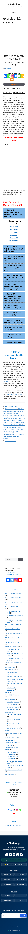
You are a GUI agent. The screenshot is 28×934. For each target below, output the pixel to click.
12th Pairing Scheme (13, 709)
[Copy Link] (22, 76)
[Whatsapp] (8, 76)
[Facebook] (5, 76)
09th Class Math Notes (12, 606)
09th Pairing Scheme (13, 702)
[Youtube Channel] (20, 580)
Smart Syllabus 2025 (11, 737)
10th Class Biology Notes (12, 629)
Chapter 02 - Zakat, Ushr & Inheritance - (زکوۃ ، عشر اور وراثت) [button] (14, 249)
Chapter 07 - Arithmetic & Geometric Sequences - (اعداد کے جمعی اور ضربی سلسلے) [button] (12, 297)
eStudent (14, 843)
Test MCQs (8, 745)
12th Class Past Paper (13, 728)
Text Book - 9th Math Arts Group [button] (13, 336)
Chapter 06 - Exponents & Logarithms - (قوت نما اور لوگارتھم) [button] (13, 287)
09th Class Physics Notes (13, 624)
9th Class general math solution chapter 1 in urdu (13, 411)
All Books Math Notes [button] (14, 342)
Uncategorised (9, 774)
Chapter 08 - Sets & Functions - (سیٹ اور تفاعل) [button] (13, 306)
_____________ (20, 895)
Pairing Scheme (10, 699)
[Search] (20, 559)
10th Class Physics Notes (13, 662)
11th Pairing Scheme (13, 707)
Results (7, 730)
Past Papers (9, 712)
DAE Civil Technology (13, 676)
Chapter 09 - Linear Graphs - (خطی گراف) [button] (12, 314)
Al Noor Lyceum (10, 667)
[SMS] (19, 76)
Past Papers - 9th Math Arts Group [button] (13, 328)
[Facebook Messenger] (15, 76)
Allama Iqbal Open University (14, 394)
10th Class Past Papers (13, 719)
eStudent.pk (14, 4)
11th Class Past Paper (13, 723)
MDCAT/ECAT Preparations (13, 695)
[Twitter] (12, 580)
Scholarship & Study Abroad (13, 733)
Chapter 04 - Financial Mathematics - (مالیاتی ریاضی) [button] (13, 268)
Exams (7, 692)
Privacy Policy (7, 900)
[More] (12, 79)
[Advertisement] (14, 40)
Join (23, 916)
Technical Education (11, 742)
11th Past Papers (7, 884)
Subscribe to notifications (13, 825)
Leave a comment (10, 441)
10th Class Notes (20, 874)
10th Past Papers (20, 879)
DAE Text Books (10, 669)
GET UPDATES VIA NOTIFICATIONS (15, 864)
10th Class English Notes (12, 642)
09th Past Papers (7, 879)
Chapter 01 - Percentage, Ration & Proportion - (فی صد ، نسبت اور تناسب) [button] (13, 213)
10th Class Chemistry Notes (13, 633)
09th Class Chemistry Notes (13, 598)
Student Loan (9, 740)
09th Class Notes (7, 874)
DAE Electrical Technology (14, 683)
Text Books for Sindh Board (13, 770)
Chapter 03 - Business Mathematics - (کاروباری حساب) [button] (13, 258)
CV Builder (7, 895)
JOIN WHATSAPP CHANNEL (15, 859)
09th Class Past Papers (14, 714)
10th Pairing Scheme (13, 704)
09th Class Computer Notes (13, 602)
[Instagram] (12, 76)
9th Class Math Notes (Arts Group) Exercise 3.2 (14, 420)
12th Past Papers (20, 884)
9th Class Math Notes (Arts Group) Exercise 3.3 (14, 60)
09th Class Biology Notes (13, 593)
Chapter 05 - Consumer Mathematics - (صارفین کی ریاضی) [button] (14, 277)
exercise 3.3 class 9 (9, 429)
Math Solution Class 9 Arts (13, 406)
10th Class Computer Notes (13, 638)
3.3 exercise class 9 (11, 409)
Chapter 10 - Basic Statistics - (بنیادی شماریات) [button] (13, 321)
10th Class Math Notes (12, 646)
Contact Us (20, 900)
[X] (14, 810)
